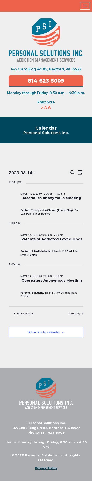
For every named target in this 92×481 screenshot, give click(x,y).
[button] (85, 6)
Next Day (74, 313)
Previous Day (25, 313)
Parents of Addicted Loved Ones (51, 239)
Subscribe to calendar (44, 332)
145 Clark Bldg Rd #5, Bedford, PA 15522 (46, 69)
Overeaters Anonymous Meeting (52, 280)
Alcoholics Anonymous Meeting (51, 198)
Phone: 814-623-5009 (46, 432)
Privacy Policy (46, 468)
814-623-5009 (46, 81)
